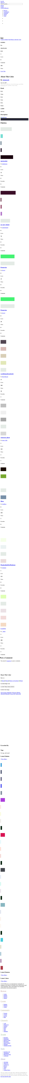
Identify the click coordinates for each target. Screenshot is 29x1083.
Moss (2, 501)
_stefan (3, 631)
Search (2, 5)
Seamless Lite (7, 1052)
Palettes (5, 995)
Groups (5, 1014)
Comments (3, 62)
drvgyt (3, 270)
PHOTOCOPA (7, 1054)
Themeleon (6, 1053)
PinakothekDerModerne (8, 565)
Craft (5, 1023)
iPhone (18, 692)
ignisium (4, 567)
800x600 (7, 694)
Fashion (5, 1026)
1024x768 (12, 694)
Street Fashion (7, 1043)
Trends (5, 14)
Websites (6, 1044)
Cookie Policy (7, 1070)
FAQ (5, 1068)
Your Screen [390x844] (6, 692)
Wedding (6, 1031)
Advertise (6, 1062)
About (3, 1059)
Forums (5, 1013)
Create (2, 6)
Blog (5, 1017)
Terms (5, 1067)
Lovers (5, 1016)
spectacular (4, 161)
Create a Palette (4, 39)
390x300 (3, 694)
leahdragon (4, 164)
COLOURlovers (4, 8)
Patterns (5, 996)
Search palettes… (5, 4)
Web (5, 1030)
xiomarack (6, 80)
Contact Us (6, 1064)
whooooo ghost (5, 437)
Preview (14, 692)
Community (6, 12)
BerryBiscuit (5, 376)
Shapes (5, 998)
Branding (6, 1037)
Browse (5, 10)
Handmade (6, 1039)
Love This (3, 71)
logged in (9, 661)
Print (5, 1028)
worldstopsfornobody (7, 374)
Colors (5, 994)
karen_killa (4, 440)
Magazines (6, 1041)
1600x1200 (18, 694)
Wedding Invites (7, 1045)
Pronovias (4, 267)
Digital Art (6, 1024)
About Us (6, 1063)
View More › (4, 759)
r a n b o (3, 628)
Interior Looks (7, 1040)
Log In (2, 1)
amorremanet (5, 227)
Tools (5, 15)
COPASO (6, 1055)
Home (5, 1027)
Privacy (5, 1066)
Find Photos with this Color (14, 39)
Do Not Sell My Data (6, 1076)
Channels (6, 13)
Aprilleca (4, 504)
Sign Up (3, 2)
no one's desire (5, 224)
